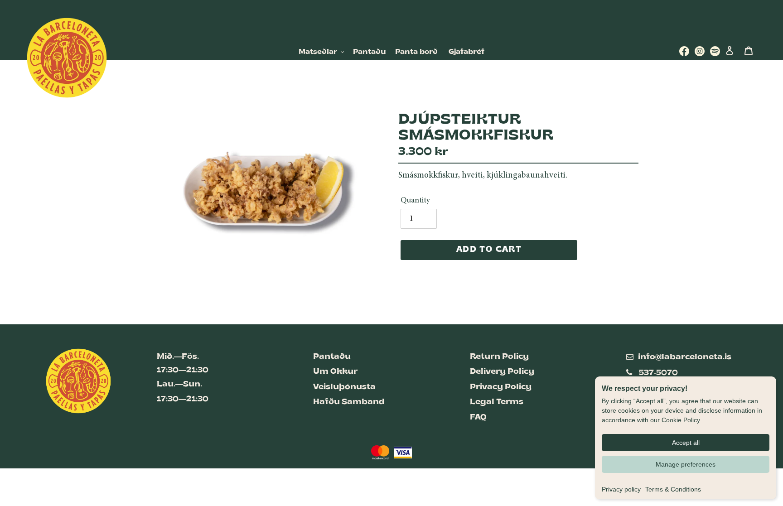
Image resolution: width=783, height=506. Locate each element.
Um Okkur (335, 372)
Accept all (686, 442)
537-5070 (658, 373)
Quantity (415, 201)
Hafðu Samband (349, 402)
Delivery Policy (502, 372)
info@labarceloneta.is (684, 357)
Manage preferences (685, 464)
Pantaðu (332, 357)
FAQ (478, 417)
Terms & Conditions (673, 489)
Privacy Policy (501, 387)
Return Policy (499, 357)
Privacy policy (621, 489)
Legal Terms (496, 402)
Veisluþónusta (344, 387)
